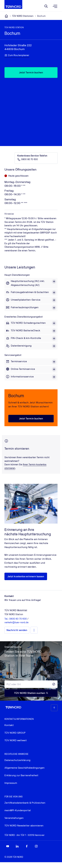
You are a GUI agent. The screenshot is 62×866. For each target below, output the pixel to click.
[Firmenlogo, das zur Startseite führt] (13, 4)
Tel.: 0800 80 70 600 (15, 618)
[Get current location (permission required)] (54, 684)
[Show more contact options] (34, 630)
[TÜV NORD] (6, 16)
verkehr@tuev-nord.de (16, 622)
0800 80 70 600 (29, 159)
